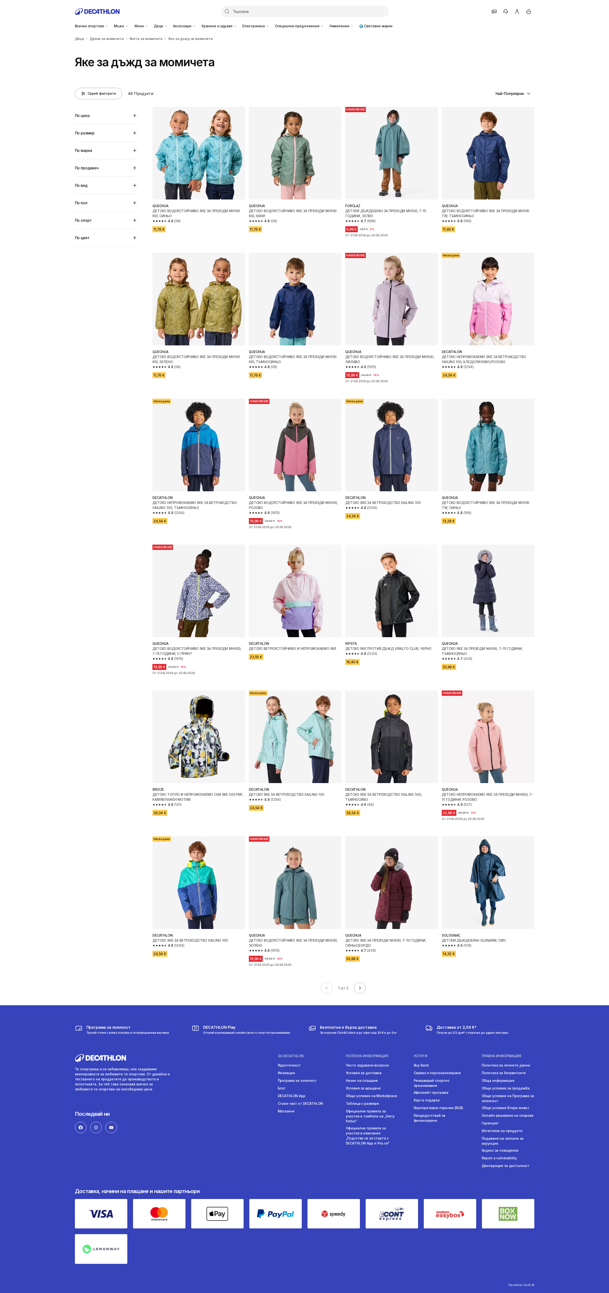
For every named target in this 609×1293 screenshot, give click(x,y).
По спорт (83, 220)
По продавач (87, 168)
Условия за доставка (364, 1073)
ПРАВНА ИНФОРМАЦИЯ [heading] (501, 1056)
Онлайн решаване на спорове (508, 1115)
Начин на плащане (362, 1080)
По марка (83, 150)
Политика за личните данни (506, 1065)
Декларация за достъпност (506, 1166)
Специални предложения (297, 26)
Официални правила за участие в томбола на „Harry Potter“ (370, 1116)
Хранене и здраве (217, 26)
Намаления (340, 26)
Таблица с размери (362, 1103)
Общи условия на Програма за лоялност (508, 1098)
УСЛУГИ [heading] (420, 1056)
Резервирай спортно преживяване (431, 1083)
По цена (82, 115)
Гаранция (490, 1123)
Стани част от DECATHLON (300, 1103)
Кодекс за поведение (500, 1150)
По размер (85, 133)
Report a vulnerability (499, 1158)
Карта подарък (427, 1100)
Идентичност (289, 1065)
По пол (81, 202)
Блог (281, 1088)
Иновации (286, 1073)
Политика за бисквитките (504, 1073)
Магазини (286, 1111)
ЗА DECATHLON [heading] (291, 1056)
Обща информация (498, 1080)
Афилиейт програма (431, 1092)
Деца (159, 26)
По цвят (82, 237)
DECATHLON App (291, 1096)
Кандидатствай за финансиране (430, 1117)
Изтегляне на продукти (502, 1131)
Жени (139, 26)
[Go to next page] (360, 988)
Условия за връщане (363, 1088)
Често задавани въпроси (367, 1065)
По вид (81, 185)
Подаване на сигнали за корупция (503, 1140)
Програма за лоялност (297, 1080)
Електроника (254, 26)
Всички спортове (90, 26)
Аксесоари (182, 26)
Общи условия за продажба (506, 1088)
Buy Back (421, 1065)
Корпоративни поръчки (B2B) (438, 1108)
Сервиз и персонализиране (437, 1073)
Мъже (119, 26)
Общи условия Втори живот (506, 1108)
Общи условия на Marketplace (371, 1096)
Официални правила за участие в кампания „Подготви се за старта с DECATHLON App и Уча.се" (368, 1135)
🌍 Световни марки (375, 26)
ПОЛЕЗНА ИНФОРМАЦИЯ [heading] (367, 1056)
